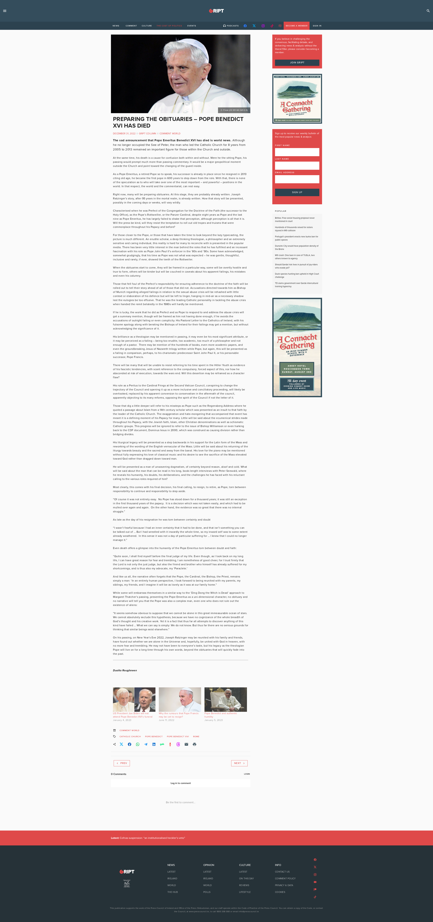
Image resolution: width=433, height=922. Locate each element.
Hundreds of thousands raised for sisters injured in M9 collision (294, 229)
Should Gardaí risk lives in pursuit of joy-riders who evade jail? (296, 266)
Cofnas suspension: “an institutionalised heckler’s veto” (148, 838)
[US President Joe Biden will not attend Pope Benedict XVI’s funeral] (134, 699)
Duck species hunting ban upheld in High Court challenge (297, 276)
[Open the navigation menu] (5, 11)
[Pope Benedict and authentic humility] (225, 699)
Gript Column (147, 133)
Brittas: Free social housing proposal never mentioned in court (295, 220)
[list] (181, 878)
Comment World (169, 133)
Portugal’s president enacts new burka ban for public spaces (296, 238)
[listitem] (181, 871)
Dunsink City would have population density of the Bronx (296, 248)
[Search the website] (428, 11)
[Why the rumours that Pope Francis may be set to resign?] (180, 699)
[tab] (115, 26)
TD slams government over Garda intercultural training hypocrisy (296, 285)
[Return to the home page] (127, 872)
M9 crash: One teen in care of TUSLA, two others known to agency (295, 257)
